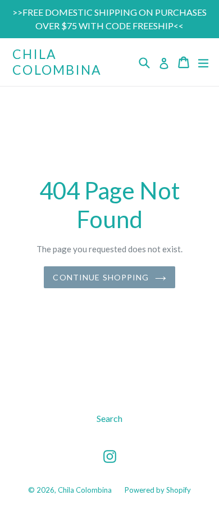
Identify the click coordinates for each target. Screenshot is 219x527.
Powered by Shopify (158, 489)
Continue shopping (101, 277)
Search (109, 418)
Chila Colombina (57, 62)
